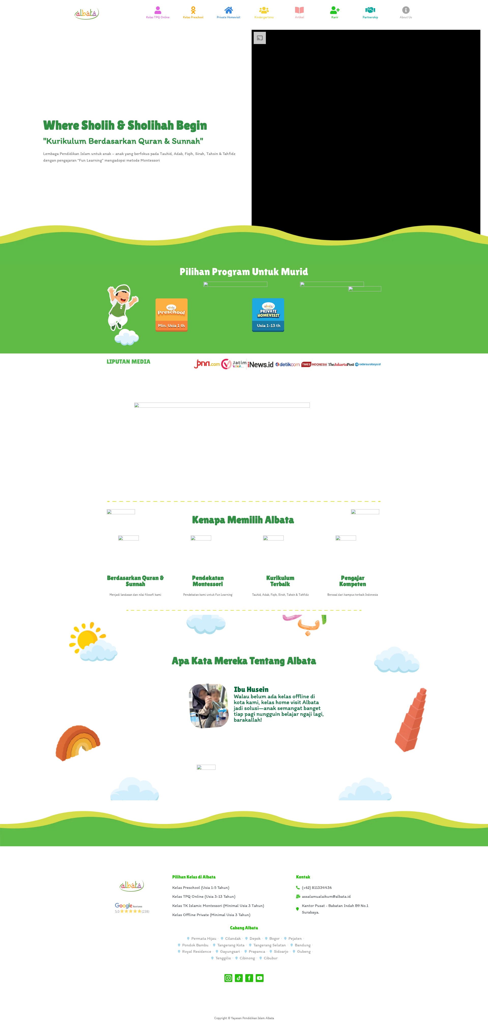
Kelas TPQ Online (158, 17)
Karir (334, 17)
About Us (406, 17)
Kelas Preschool (193, 17)
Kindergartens (263, 17)
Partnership (370, 17)
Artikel (299, 17)
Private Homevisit (228, 17)
